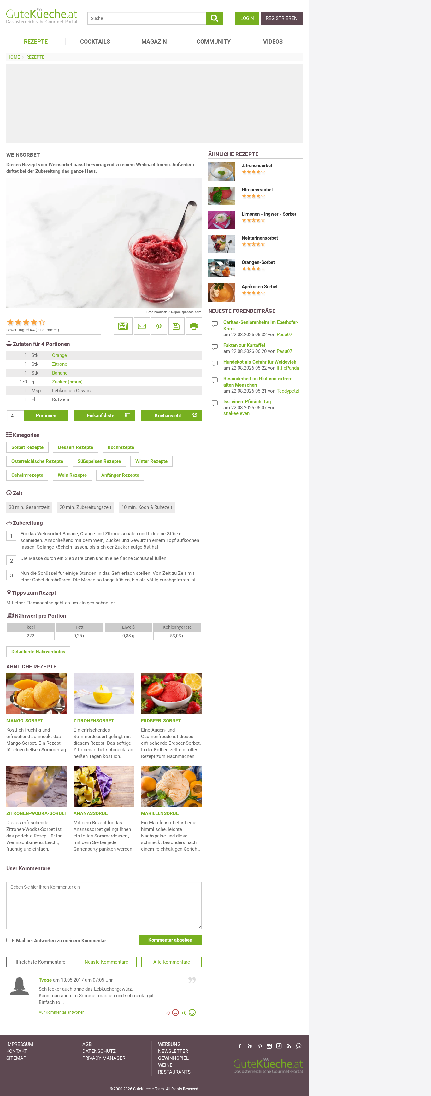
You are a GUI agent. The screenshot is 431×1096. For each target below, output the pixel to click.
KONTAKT (16, 1051)
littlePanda (288, 368)
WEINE (165, 1065)
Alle (171, 962)
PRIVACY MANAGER (103, 1058)
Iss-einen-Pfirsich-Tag (247, 402)
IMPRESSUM (19, 1044)
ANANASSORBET (92, 813)
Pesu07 (284, 334)
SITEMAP (16, 1058)
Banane (60, 373)
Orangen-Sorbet (258, 262)
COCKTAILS (95, 41)
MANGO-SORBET (24, 721)
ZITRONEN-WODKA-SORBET (36, 813)
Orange (59, 355)
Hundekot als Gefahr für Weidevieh (259, 362)
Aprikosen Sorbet (260, 286)
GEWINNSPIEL (173, 1058)
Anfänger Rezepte (120, 475)
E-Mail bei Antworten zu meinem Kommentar (58, 940)
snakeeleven (236, 413)
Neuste (106, 962)
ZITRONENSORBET (94, 721)
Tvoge (45, 980)
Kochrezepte (121, 447)
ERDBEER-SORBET (161, 721)
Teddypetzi (288, 391)
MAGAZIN (154, 41)
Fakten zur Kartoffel (244, 345)
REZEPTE (36, 41)
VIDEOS (273, 41)
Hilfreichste (38, 962)
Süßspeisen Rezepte (99, 461)
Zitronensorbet (257, 165)
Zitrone (59, 364)
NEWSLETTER (173, 1051)
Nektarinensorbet (260, 238)
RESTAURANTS (174, 1072)
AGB (87, 1044)
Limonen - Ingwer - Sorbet (269, 214)
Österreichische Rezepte (37, 461)
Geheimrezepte (27, 475)
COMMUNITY (214, 41)
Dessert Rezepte (75, 447)
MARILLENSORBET (161, 813)
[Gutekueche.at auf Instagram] (269, 1046)
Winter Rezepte (151, 461)
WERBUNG (169, 1044)
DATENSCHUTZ (99, 1051)
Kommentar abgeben (170, 940)
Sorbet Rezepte (27, 447)
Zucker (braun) (67, 382)
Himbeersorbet (257, 190)
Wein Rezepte (72, 475)
